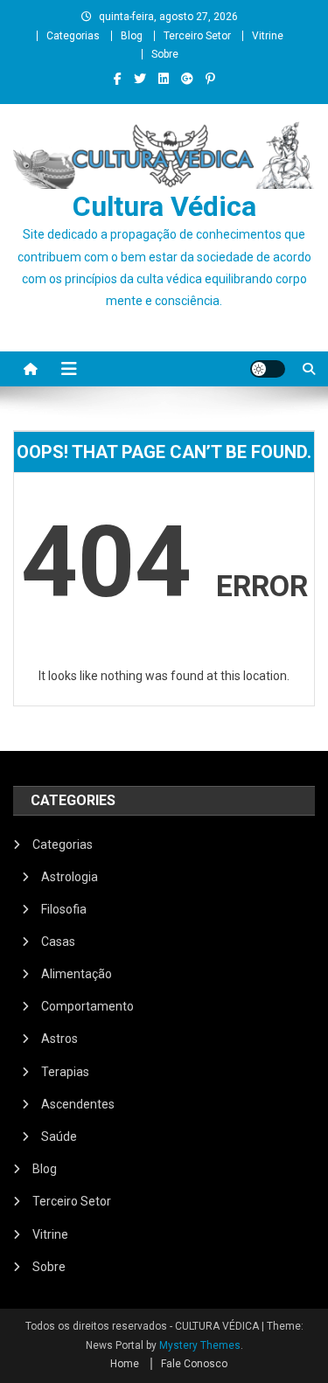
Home (124, 1364)
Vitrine (267, 36)
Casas (58, 942)
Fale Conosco (194, 1364)
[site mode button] (267, 369)
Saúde (59, 1136)
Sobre (164, 54)
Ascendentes (78, 1104)
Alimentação (76, 974)
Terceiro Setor (197, 36)
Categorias (73, 36)
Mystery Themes (200, 1345)
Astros (59, 1039)
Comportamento (87, 1006)
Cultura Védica (164, 206)
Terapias (65, 1072)
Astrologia (69, 877)
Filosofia (64, 909)
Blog (132, 36)
